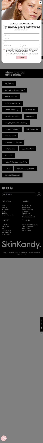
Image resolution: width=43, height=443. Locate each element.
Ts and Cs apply (30, 51)
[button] (40, 2)
